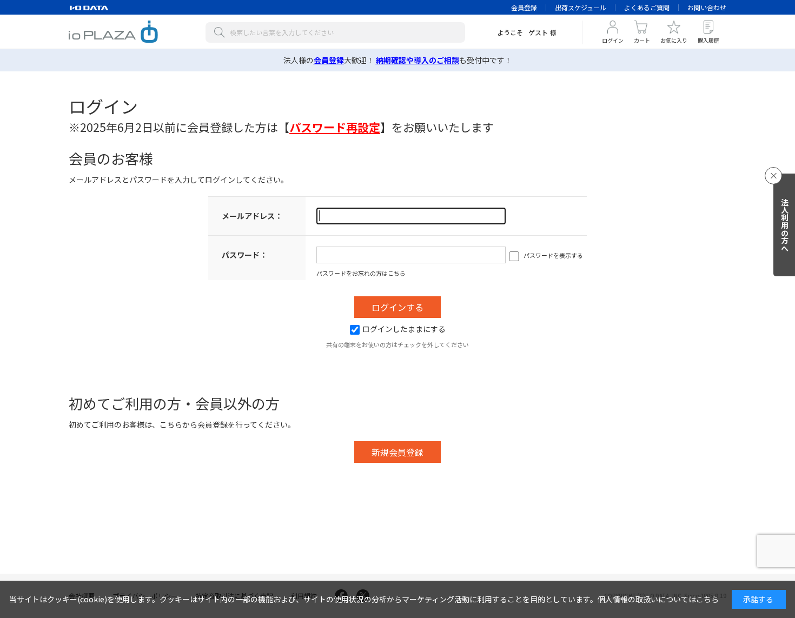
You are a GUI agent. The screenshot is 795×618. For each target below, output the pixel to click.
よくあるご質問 (647, 7)
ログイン (613, 40)
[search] (222, 32)
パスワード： (244, 254)
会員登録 (524, 7)
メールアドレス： (252, 215)
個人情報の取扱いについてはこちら (658, 599)
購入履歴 (708, 40)
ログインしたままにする (404, 328)
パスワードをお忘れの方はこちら (361, 273)
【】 (335, 127)
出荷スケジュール (580, 7)
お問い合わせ (706, 7)
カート (642, 40)
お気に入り (673, 40)
